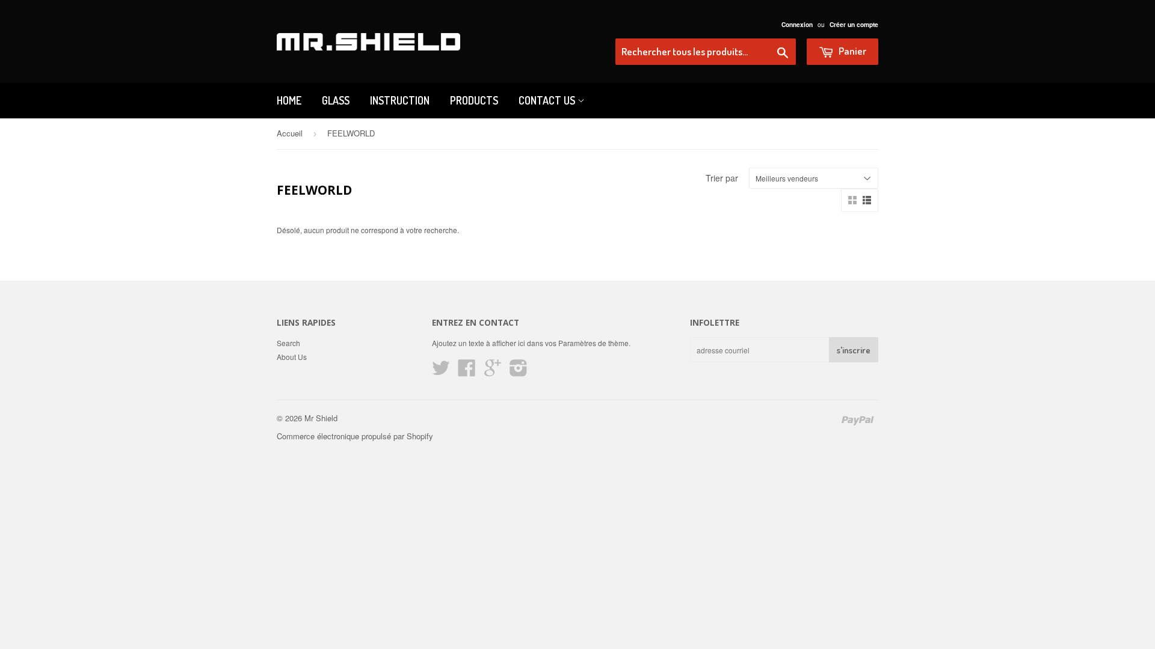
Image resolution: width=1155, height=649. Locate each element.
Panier (851, 50)
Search (288, 343)
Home (289, 100)
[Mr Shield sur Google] (493, 372)
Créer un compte (854, 24)
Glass (336, 100)
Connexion (797, 24)
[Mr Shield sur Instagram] (519, 372)
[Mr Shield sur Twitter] (441, 372)
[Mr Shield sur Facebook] (467, 372)
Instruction (400, 100)
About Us (292, 357)
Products (474, 100)
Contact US (548, 100)
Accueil (290, 133)
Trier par (722, 178)
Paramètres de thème (593, 343)
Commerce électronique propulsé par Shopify (355, 436)
